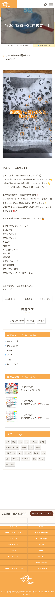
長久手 (42, 442)
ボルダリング (10, 453)
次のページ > (45, 299)
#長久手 (41, 320)
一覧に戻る (27, 299)
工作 (30, 447)
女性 (13, 442)
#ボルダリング (17, 320)
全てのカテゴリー (14, 341)
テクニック (10, 464)
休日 (26, 442)
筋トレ (36, 453)
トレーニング (12, 364)
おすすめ (28, 453)
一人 (20, 442)
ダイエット (25, 459)
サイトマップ (41, 568)
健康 (34, 459)
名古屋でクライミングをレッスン (18, 285)
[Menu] (51, 4)
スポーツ (15, 459)
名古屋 (38, 447)
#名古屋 (30, 320)
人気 (43, 453)
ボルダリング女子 (12, 447)
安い (7, 459)
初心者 (9, 350)
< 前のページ (10, 299)
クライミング (8, 289)
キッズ (9, 355)
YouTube (34, 442)
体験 (9, 359)
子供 (7, 442)
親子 (20, 453)
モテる (41, 459)
